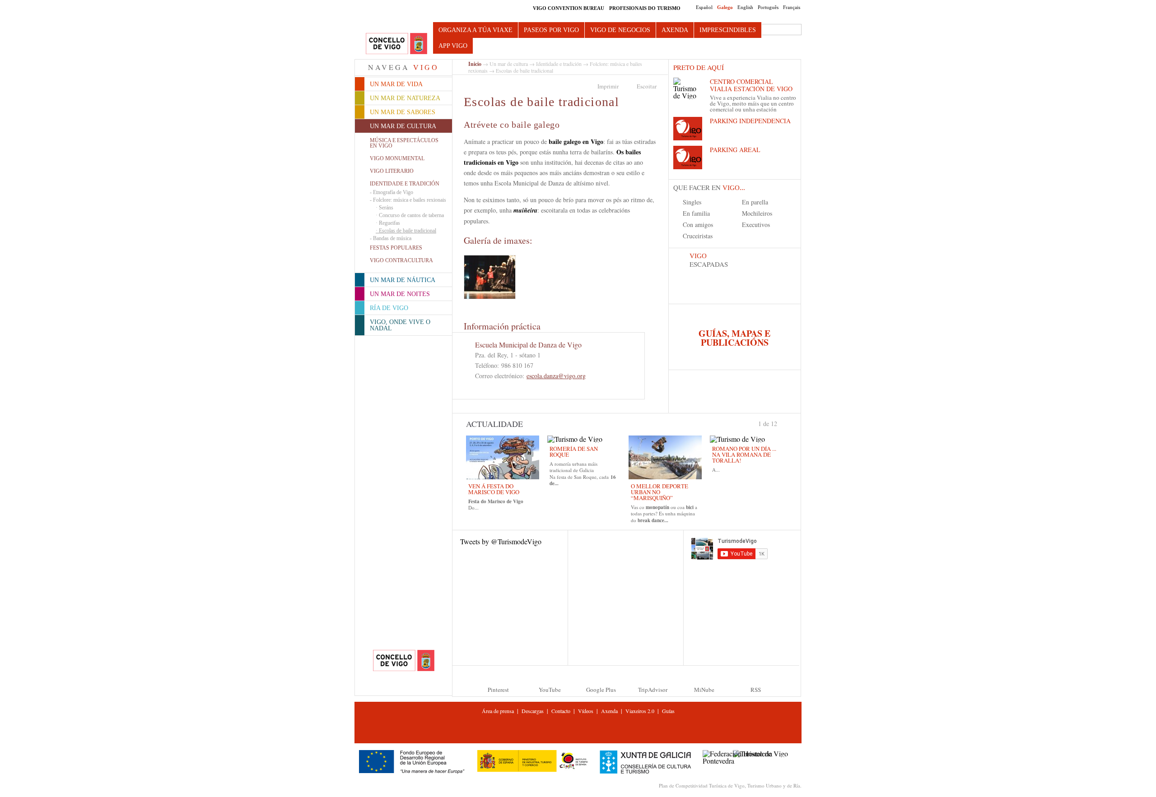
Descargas (533, 710)
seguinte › (781, 423)
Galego (725, 7)
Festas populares (396, 247)
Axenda (675, 30)
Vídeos (585, 710)
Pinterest (498, 690)
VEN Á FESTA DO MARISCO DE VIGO (493, 489)
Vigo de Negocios (620, 30)
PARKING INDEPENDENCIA (750, 120)
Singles (692, 202)
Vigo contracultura (401, 260)
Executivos (756, 224)
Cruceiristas (698, 236)
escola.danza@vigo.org (556, 375)
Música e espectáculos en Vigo (404, 143)
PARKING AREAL (735, 149)
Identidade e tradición (404, 183)
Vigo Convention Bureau (568, 8)
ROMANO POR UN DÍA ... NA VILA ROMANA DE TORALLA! (744, 454)
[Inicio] (396, 44)
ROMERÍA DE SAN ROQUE (574, 452)
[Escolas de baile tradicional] (490, 277)
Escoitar (647, 86)
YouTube (550, 690)
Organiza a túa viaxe (475, 30)
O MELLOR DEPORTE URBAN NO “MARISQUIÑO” (659, 492)
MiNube (704, 690)
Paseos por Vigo (551, 30)
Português (768, 7)
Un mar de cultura (508, 63)
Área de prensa (498, 710)
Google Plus (601, 690)
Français (791, 7)
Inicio (474, 64)
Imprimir (608, 86)
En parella (755, 202)
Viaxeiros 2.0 (639, 710)
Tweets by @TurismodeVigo (500, 541)
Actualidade (494, 423)
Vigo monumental (397, 158)
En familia (696, 213)
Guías (668, 710)
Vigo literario (392, 171)
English (745, 7)
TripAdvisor (652, 690)
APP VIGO (452, 45)
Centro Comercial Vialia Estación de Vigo (751, 85)
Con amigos (698, 224)
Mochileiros (757, 213)
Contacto (560, 710)
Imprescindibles (727, 30)
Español (704, 7)
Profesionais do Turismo (645, 8)
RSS (755, 690)
